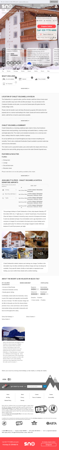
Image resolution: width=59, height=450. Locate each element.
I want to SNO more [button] (23, 1)
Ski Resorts (17, 10)
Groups (34, 7)
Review (8, 71)
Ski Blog (8, 397)
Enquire (49, 445)
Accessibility (51, 397)
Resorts (18, 7)
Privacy (22, 397)
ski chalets (32, 370)
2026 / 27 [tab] (33, 185)
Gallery (36, 71)
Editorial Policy (8, 400)
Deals (43, 7)
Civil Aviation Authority (7, 408)
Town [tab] (5, 339)
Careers (51, 394)
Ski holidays (26, 5)
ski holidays (23, 370)
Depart (29, 71)
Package (16, 71)
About (22, 394)
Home (3, 10)
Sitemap (22, 400)
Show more (24, 120)
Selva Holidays (7, 316)
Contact (36, 394)
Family (39, 7)
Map (48, 71)
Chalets (28, 7)
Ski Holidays (9, 10)
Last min (49, 7)
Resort (42, 71)
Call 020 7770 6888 (46, 30)
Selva (27, 10)
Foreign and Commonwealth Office (13, 413)
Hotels (23, 7)
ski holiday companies (37, 418)
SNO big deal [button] (54, 1)
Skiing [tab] (13, 339)
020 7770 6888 (9, 442)
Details (22, 71)
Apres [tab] (21, 339)
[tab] (6, 283)
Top (3, 71)
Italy (23, 10)
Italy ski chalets (42, 370)
